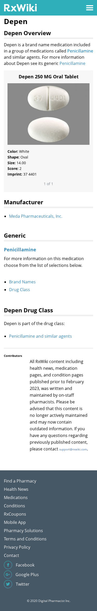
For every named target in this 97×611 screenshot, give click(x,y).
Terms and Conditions (25, 539)
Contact (11, 555)
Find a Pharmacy (20, 481)
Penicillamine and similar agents (40, 336)
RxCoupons (15, 514)
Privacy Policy (17, 547)
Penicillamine (80, 51)
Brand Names (22, 282)
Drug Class (19, 289)
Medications (16, 497)
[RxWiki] (20, 7)
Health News (16, 489)
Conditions (14, 506)
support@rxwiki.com (73, 449)
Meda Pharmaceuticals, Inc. (35, 216)
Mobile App (15, 522)
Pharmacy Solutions (23, 530)
